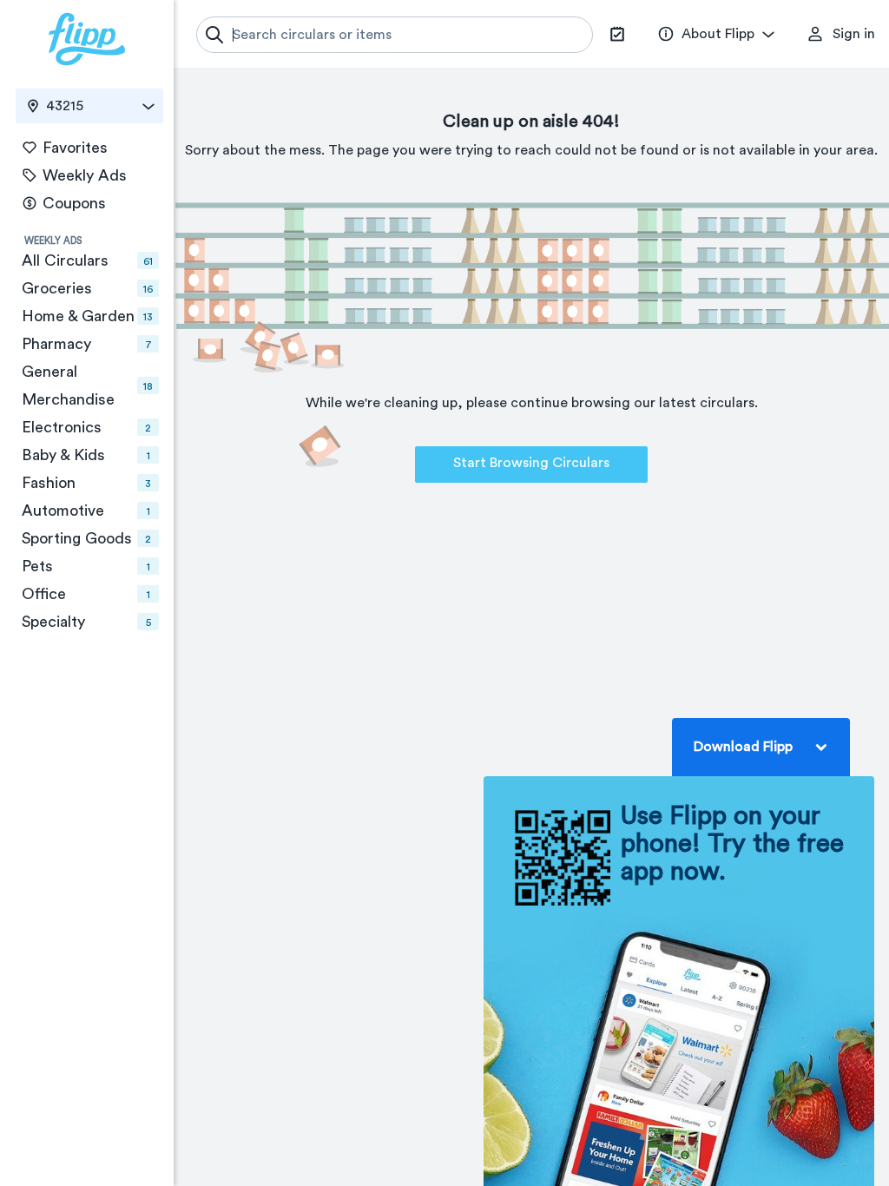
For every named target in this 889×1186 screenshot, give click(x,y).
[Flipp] (86, 39)
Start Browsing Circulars (531, 463)
